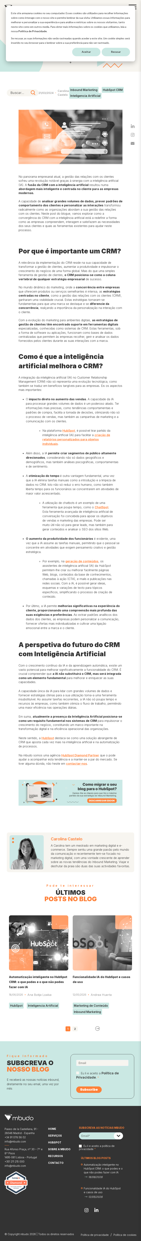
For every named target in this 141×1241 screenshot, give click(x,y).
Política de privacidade (95, 1234)
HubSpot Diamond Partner (80, 755)
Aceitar (86, 51)
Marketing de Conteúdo (91, 1005)
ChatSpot (101, 507)
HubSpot (68, 430)
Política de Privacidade (32, 31)
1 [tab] (67, 1028)
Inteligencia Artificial (85, 96)
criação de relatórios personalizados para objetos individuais (76, 439)
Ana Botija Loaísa (39, 995)
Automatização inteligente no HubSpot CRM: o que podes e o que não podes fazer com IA (38, 982)
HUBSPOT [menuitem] (54, 1142)
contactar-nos (76, 763)
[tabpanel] (38, 963)
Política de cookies (124, 1234)
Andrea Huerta (101, 995)
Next (97, 1028)
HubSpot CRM (113, 90)
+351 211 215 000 (14, 1161)
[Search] (33, 93)
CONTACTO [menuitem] (56, 1162)
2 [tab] (75, 1028)
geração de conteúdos (81, 561)
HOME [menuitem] (52, 1128)
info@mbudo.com (15, 1141)
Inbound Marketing (83, 90)
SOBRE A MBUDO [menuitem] (59, 1149)
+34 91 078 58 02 (15, 1137)
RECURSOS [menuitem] (55, 1156)
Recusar (116, 51)
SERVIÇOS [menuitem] (55, 1135)
